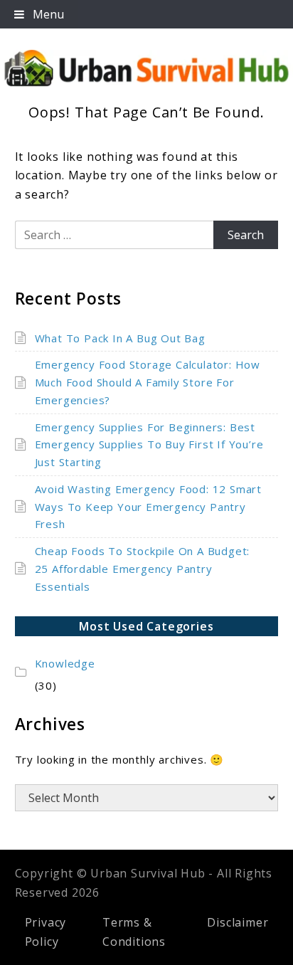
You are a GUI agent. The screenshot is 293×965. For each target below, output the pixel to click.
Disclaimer (237, 922)
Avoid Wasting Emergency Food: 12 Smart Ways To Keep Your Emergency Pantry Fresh (148, 507)
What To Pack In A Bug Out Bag (120, 338)
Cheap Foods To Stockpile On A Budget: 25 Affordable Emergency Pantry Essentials (142, 569)
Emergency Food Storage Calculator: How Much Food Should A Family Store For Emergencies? (147, 382)
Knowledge (65, 663)
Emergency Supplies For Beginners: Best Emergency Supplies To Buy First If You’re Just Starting (149, 445)
